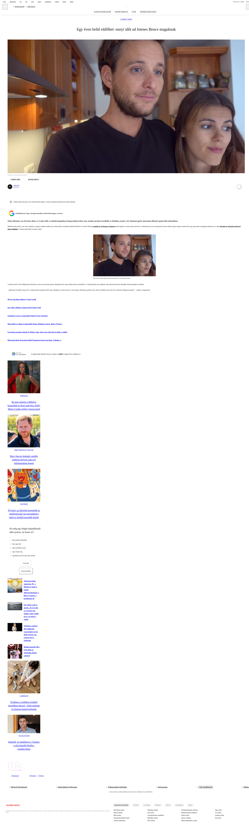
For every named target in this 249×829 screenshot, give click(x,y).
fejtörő (24, 504)
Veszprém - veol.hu (219, 815)
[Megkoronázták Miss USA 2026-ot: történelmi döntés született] (15, 651)
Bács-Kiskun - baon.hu (119, 810)
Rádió (190, 805)
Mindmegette (13, 1)
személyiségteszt (148, 11)
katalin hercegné (102, 11)
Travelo (39, 1)
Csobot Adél (126, 19)
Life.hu (16, 185)
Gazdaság (147, 805)
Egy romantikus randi (19, 548)
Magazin (158, 805)
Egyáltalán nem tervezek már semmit (23, 555)
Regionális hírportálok (121, 805)
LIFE (61, 354)
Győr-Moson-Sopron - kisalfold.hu (155, 815)
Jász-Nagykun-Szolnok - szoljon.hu (189, 810)
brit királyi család (23, 450)
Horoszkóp (19, 7)
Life (20, 1)
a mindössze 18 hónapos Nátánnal (103, 226)
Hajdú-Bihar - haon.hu (152, 817)
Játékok (71, 1)
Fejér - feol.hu (150, 812)
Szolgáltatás (179, 805)
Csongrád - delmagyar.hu (119, 820)
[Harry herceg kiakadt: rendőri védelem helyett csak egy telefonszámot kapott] (24, 431)
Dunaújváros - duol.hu (152, 810)
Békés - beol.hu (117, 815)
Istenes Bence (33, 179)
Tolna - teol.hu (218, 810)
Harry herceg (121, 11)
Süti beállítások (205, 787)
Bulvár (168, 805)
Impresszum (162, 787)
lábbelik (24, 696)
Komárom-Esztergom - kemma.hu (189, 812)
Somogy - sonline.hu (186, 817)
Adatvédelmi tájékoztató (67, 787)
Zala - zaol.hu (218, 817)
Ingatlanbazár (48, 1)
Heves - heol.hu (151, 820)
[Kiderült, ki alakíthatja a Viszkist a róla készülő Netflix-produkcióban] (24, 724)
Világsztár (23, 736)
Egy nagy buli (16, 544)
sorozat (24, 396)
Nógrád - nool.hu (185, 815)
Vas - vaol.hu (218, 812)
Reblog (64, 1)
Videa (32, 1)
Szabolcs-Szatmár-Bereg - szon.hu (189, 820)
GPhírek (57, 1)
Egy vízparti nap (17, 552)
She (26, 1)
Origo (4, 1)
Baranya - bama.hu (118, 812)
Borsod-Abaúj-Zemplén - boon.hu (121, 817)
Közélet (136, 805)
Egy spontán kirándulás (19, 540)
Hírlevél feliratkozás (19, 787)
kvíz (134, 11)
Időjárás (31, 7)
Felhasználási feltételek (117, 787)
